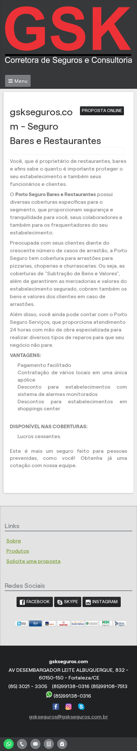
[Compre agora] (62, 743)
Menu (20, 81)
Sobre (13, 540)
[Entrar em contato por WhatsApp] (9, 743)
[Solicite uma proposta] (49, 743)
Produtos (17, 551)
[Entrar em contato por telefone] (22, 744)
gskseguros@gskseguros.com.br (68, 716)
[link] (35, 602)
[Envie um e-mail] (35, 743)
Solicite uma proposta (33, 561)
